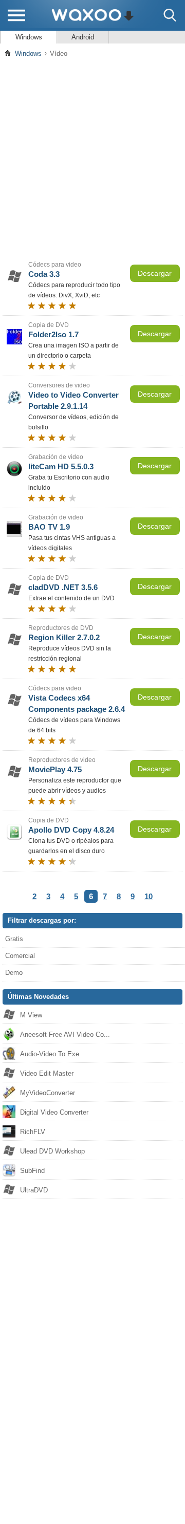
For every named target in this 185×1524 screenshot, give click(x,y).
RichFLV (32, 1132)
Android (82, 37)
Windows (28, 37)
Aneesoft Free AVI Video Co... (65, 1034)
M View (31, 1015)
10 (148, 896)
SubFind (32, 1170)
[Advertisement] (92, 158)
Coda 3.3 (44, 274)
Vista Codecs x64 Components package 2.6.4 (76, 703)
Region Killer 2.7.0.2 (64, 637)
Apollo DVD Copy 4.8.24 (71, 829)
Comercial (20, 956)
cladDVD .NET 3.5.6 (63, 587)
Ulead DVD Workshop (52, 1151)
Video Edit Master (46, 1073)
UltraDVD (34, 1190)
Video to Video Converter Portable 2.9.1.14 (73, 400)
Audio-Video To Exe (49, 1054)
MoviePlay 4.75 (55, 769)
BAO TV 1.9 (49, 526)
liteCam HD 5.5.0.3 (61, 466)
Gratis (14, 939)
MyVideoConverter (47, 1093)
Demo (14, 972)
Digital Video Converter (54, 1112)
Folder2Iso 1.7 (53, 334)
